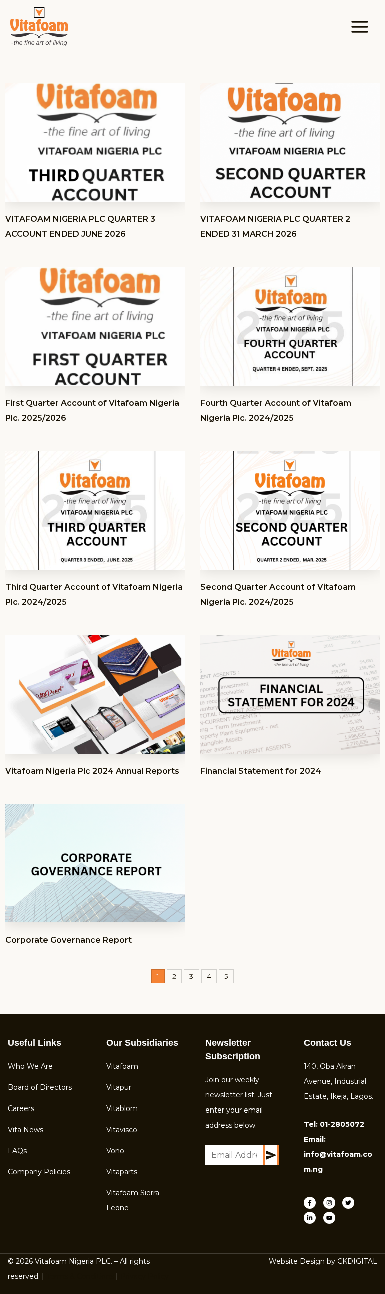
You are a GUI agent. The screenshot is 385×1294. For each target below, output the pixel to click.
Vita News (25, 1129)
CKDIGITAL (357, 1261)
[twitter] (351, 1203)
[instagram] (332, 1203)
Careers (21, 1108)
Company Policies (39, 1171)
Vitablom (122, 1108)
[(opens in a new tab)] (95, 142)
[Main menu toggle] (360, 26)
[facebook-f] (312, 1203)
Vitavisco (121, 1129)
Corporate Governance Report (68, 940)
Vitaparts (121, 1171)
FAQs (17, 1150)
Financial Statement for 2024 (260, 771)
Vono (115, 1150)
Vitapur (118, 1087)
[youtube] (330, 1218)
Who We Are (30, 1066)
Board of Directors (40, 1087)
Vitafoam (122, 1066)
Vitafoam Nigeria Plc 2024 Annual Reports (92, 771)
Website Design (297, 1261)
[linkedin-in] (312, 1218)
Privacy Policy (144, 1276)
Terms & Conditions (80, 1276)
